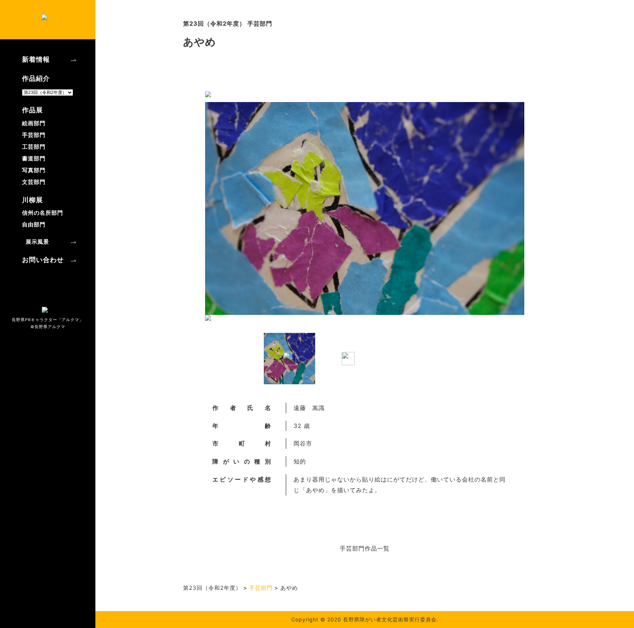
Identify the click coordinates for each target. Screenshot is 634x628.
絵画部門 (33, 123)
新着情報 (36, 59)
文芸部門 (33, 181)
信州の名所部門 (42, 212)
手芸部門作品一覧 (365, 548)
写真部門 (33, 170)
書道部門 (33, 158)
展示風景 (37, 241)
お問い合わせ (43, 260)
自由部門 (33, 224)
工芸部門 (33, 146)
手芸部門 (33, 134)
